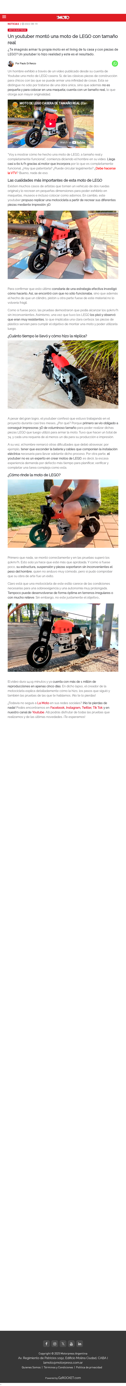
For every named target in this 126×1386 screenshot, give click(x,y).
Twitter (86, 707)
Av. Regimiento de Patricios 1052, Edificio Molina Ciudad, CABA (62, 1358)
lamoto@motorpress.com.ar (63, 1362)
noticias (13, 23)
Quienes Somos (31, 1367)
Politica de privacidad (89, 1367)
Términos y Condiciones (58, 1367)
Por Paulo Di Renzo (25, 63)
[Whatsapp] (115, 63)
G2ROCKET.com (69, 1378)
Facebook (57, 707)
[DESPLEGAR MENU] (4, 16)
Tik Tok (98, 707)
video (15, 681)
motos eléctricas (17, 30)
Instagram (73, 707)
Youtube (38, 712)
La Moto (43, 703)
